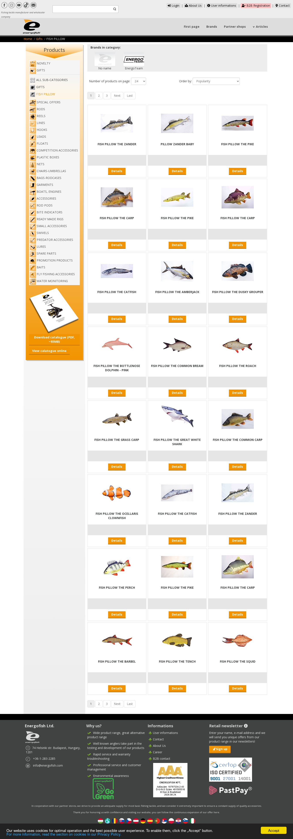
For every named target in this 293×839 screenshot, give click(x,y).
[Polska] (171, 821)
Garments (45, 185)
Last (130, 95)
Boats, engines (49, 192)
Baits (41, 267)
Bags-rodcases (49, 178)
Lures (41, 247)
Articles (262, 26)
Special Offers (48, 102)
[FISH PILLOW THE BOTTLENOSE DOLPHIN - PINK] (117, 344)
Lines (41, 123)
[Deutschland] (143, 821)
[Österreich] (136, 821)
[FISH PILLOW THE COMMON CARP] (238, 418)
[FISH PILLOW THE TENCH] (177, 640)
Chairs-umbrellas (51, 171)
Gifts (39, 39)
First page (191, 26)
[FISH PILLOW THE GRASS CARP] (117, 418)
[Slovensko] (122, 821)
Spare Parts (46, 253)
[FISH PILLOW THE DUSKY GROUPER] (238, 271)
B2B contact (161, 758)
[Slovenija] (185, 821)
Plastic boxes (48, 157)
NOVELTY (43, 63)
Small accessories (52, 226)
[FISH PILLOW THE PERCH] (117, 566)
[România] (115, 821)
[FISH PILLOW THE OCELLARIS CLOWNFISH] (117, 492)
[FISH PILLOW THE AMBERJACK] (177, 271)
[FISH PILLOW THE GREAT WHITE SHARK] (177, 418)
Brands (211, 26)
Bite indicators (49, 212)
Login (175, 5)
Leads (41, 136)
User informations (223, 5)
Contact (284, 5)
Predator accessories (55, 240)
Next (117, 95)
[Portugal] (157, 821)
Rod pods (45, 205)
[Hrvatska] (178, 821)
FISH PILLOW (45, 94)
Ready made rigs (50, 219)
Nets (40, 164)
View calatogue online (49, 351)
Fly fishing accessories (56, 274)
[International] (107, 821)
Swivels (43, 233)
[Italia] (192, 821)
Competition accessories (57, 150)
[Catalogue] (54, 310)
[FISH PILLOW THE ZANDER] (117, 123)
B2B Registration (258, 5)
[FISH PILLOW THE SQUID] (238, 640)
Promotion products (55, 260)
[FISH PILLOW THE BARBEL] (117, 640)
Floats (42, 143)
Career (157, 752)
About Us (195, 5)
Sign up (221, 749)
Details (116, 171)
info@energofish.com (48, 765)
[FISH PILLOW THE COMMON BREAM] (177, 344)
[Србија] (164, 821)
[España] (150, 821)
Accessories (46, 198)
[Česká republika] (129, 821)
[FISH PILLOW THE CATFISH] (117, 271)
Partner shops (235, 26)
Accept (273, 830)
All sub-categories (52, 80)
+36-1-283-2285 (44, 758)
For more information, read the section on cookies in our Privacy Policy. (63, 834)
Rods (41, 109)
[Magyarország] (100, 821)
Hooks (42, 130)
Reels (41, 116)
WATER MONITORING (52, 281)
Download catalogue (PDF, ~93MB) (54, 339)
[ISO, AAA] (230, 767)
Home (28, 39)
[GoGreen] (100, 788)
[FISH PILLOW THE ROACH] (238, 344)
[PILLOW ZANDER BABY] (177, 123)
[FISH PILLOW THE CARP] (117, 197)
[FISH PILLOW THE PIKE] (238, 123)
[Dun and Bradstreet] (167, 780)
